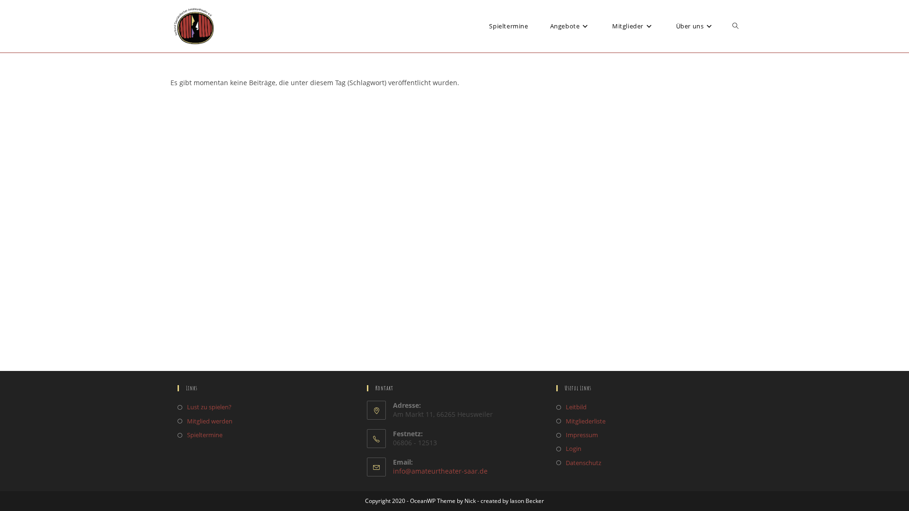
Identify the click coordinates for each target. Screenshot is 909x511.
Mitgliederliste (586, 421)
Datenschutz (583, 462)
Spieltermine (205, 435)
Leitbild (576, 407)
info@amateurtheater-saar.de (440, 471)
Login (573, 448)
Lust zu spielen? (209, 407)
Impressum (582, 435)
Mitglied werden (209, 421)
